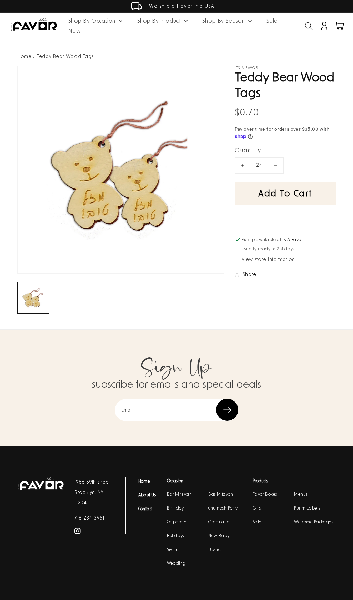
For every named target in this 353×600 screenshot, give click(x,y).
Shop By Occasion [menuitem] (92, 21)
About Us (147, 495)
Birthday (175, 508)
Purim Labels (307, 508)
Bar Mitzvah (179, 494)
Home (24, 56)
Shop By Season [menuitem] (223, 21)
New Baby (218, 536)
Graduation (220, 522)
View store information (268, 259)
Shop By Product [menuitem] (159, 21)
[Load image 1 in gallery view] (33, 298)
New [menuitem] (74, 31)
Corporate (177, 522)
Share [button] (249, 274)
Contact (145, 509)
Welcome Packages (313, 522)
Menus (300, 494)
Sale (257, 522)
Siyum (173, 550)
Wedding (176, 563)
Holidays (175, 536)
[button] (308, 26)
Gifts (257, 508)
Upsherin (217, 550)
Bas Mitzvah (220, 494)
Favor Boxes (265, 494)
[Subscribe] (227, 410)
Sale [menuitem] (272, 21)
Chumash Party (223, 508)
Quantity (248, 150)
